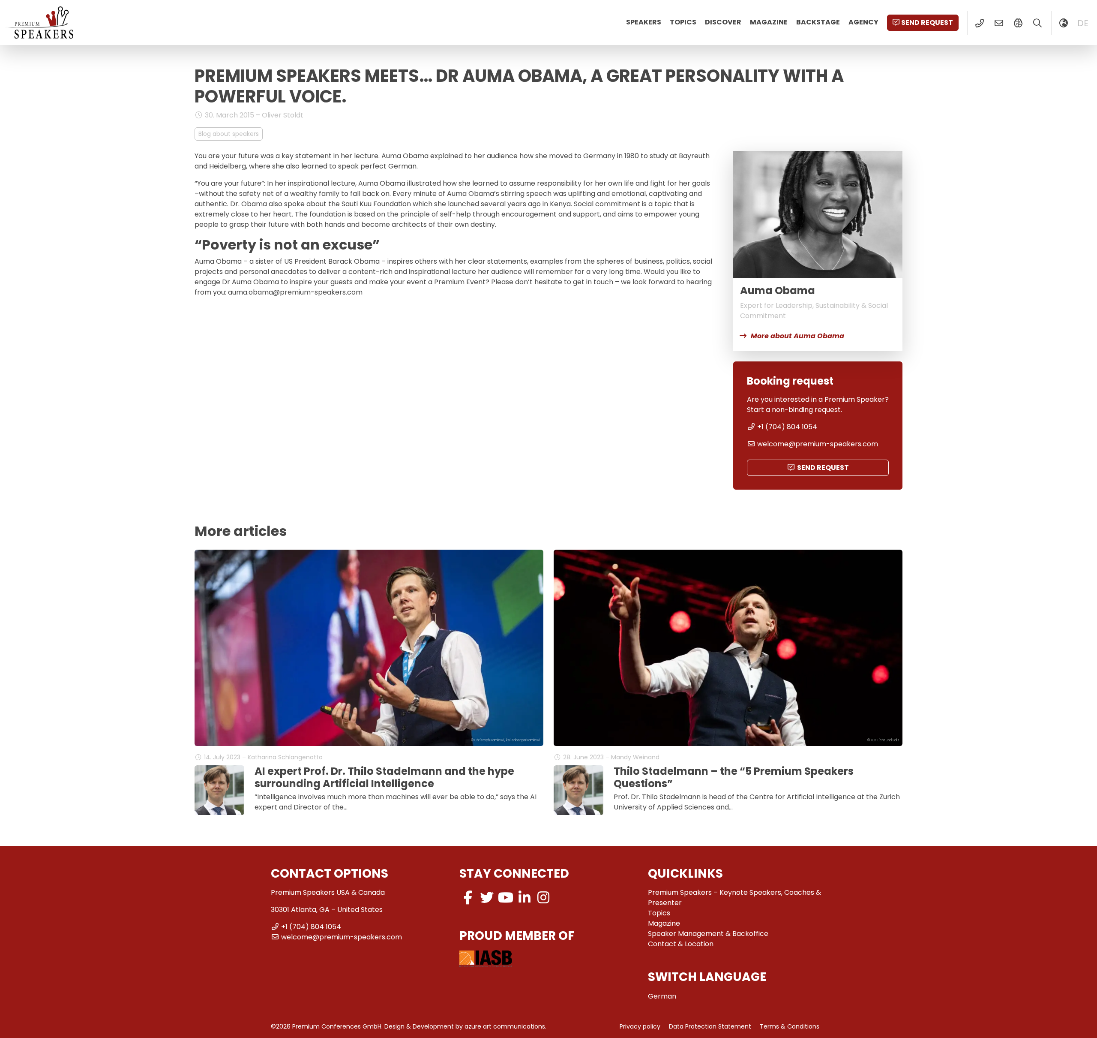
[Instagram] (543, 897)
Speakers (643, 22)
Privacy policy (640, 1026)
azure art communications (505, 1026)
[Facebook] (468, 897)
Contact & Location (680, 944)
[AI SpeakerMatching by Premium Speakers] (1018, 23)
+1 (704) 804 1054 (787, 427)
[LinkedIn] (524, 897)
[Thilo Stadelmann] (219, 790)
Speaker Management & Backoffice (708, 934)
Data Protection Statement (710, 1026)
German (662, 996)
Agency (863, 22)
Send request (927, 22)
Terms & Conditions (789, 1026)
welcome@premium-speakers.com (817, 444)
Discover (723, 22)
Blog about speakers (228, 133)
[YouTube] (505, 897)
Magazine (769, 22)
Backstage (818, 22)
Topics (683, 22)
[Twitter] (486, 897)
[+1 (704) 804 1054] (979, 23)
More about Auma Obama (797, 336)
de (1082, 23)
